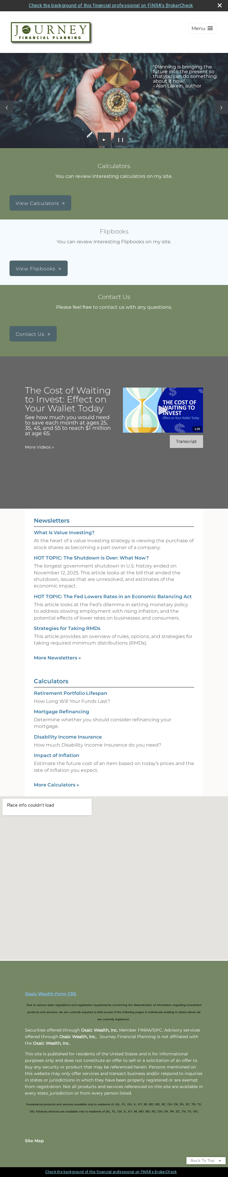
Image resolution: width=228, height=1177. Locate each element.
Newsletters (51, 520)
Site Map (34, 1140)
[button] (202, 28)
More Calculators (56, 785)
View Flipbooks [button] (36, 269)
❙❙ (121, 139)
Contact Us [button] (30, 334)
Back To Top (203, 1160)
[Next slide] (221, 107)
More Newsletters (57, 658)
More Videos (39, 447)
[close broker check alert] (219, 5)
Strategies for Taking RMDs (67, 628)
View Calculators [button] (37, 203)
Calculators (51, 681)
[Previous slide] (6, 107)
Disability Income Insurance (68, 737)
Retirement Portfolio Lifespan (70, 693)
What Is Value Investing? (64, 532)
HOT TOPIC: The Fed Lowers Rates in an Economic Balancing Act (113, 596)
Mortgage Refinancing (61, 711)
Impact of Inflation (56, 755)
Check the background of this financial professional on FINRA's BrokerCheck (111, 5)
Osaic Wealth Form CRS (50, 993)
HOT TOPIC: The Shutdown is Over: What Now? (91, 558)
